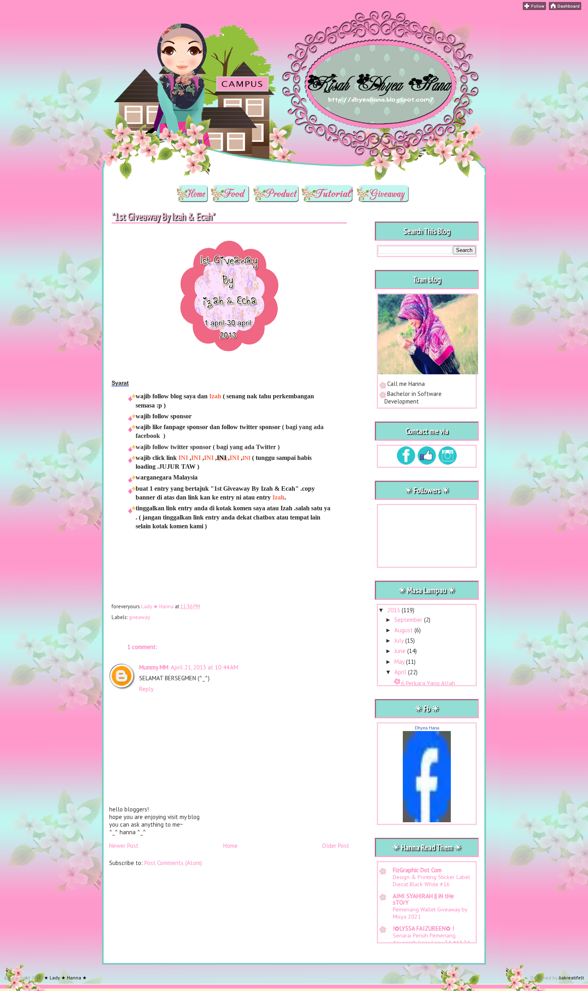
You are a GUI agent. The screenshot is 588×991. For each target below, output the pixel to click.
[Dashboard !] (565, 8)
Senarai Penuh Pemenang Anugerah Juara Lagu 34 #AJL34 (431, 939)
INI (183, 457)
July (399, 640)
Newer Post (123, 845)
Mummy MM (153, 667)
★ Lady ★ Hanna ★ (167, 22)
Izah (215, 396)
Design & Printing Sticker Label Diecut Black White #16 (431, 880)
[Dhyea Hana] (427, 820)
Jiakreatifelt (571, 978)
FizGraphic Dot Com (417, 870)
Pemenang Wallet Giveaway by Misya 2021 (430, 913)
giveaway (139, 617)
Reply (146, 689)
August (404, 630)
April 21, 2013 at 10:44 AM (204, 667)
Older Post (335, 845)
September (409, 619)
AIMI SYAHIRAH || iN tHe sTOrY (423, 899)
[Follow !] (534, 8)
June (400, 651)
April (401, 672)
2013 (394, 610)
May (400, 661)
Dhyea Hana (427, 727)
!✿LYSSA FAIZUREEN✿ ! (423, 928)
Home (230, 845)
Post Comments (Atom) (173, 863)
